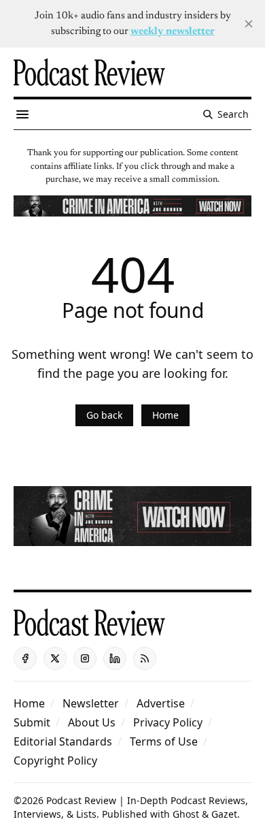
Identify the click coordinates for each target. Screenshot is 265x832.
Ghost (186, 813)
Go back (104, 415)
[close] (249, 24)
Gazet (224, 813)
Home (165, 415)
